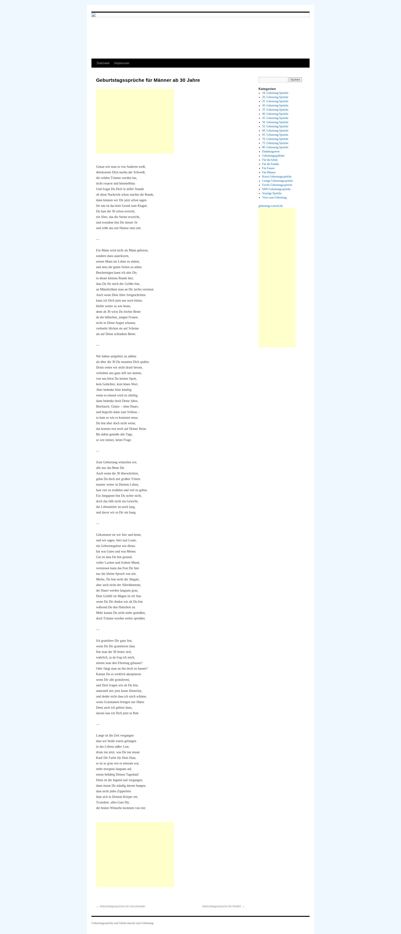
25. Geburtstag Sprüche (275, 101)
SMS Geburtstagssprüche (276, 189)
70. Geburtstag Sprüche (275, 139)
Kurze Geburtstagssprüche (276, 176)
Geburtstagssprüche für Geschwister (120, 906)
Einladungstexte (271, 151)
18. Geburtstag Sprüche (275, 93)
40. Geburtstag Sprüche (275, 113)
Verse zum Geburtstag (274, 197)
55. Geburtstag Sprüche (275, 126)
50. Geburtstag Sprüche (275, 122)
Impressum (121, 63)
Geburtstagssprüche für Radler (223, 906)
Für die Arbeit (270, 159)
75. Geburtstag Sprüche (275, 143)
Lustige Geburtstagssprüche (277, 180)
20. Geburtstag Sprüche (275, 97)
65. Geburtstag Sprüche (275, 134)
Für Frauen (268, 168)
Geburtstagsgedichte (273, 155)
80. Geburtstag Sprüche (275, 147)
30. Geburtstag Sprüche (275, 105)
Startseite (103, 63)
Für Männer (268, 172)
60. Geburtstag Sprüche (275, 130)
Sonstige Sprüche (271, 193)
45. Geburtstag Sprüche (275, 118)
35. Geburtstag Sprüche (275, 109)
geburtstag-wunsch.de (271, 205)
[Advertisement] (135, 121)
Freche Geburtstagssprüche (277, 185)
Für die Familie (270, 164)
